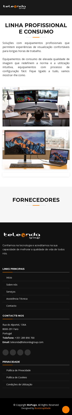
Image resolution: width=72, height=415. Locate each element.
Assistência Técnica (16, 298)
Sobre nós (11, 284)
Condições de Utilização (19, 384)
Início (9, 277)
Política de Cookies (16, 377)
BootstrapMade (43, 408)
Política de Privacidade (18, 370)
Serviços (10, 291)
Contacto (11, 305)
